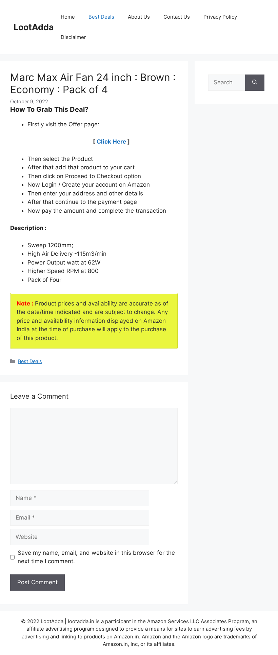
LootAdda (34, 27)
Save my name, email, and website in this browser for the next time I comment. (96, 557)
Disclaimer (73, 37)
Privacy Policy (220, 17)
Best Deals (101, 17)
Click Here (111, 141)
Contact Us (176, 17)
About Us (139, 17)
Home (68, 17)
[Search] (254, 83)
